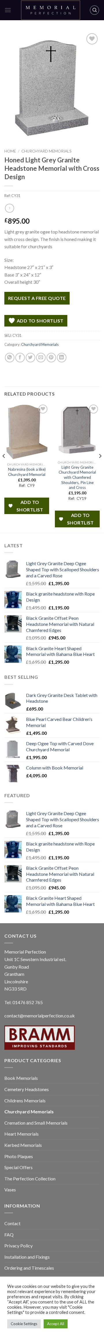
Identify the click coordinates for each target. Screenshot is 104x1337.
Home (10, 151)
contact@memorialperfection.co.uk (39, 1015)
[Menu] (7, 10)
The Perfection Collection (29, 1178)
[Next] (100, 467)
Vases (10, 1189)
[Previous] (4, 467)
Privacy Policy (18, 1245)
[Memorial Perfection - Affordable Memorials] (50, 10)
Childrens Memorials (25, 1100)
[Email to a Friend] (41, 357)
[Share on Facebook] (20, 357)
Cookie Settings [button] (24, 1323)
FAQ (9, 1234)
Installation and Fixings (27, 1257)
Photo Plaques (18, 1156)
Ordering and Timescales (29, 1268)
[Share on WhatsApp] (9, 357)
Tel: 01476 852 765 (23, 1002)
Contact (12, 1223)
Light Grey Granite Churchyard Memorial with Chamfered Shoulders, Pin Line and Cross (77, 477)
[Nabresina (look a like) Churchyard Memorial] (26, 431)
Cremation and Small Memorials (36, 1122)
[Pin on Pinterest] (51, 357)
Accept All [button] (55, 1323)
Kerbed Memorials (23, 1145)
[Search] (94, 10)
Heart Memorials (21, 1133)
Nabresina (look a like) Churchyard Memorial (27, 472)
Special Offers (18, 1167)
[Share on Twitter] (30, 357)
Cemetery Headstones (26, 1089)
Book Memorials (21, 1078)
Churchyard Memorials (46, 151)
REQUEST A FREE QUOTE (37, 298)
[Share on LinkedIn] (61, 357)
